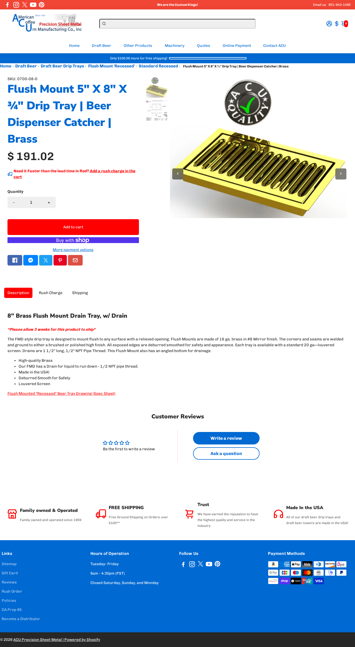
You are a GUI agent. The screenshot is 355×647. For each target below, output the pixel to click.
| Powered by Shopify (81, 639)
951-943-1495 (339, 5)
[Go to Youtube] (33, 4)
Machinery (174, 45)
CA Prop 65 (12, 609)
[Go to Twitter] (24, 4)
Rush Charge (50, 292)
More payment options (73, 249)
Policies (9, 600)
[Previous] (177, 174)
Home (74, 45)
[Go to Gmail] (75, 260)
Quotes (203, 45)
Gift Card (10, 573)
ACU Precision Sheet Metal (38, 639)
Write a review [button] (226, 438)
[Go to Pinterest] (41, 4)
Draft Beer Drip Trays (62, 66)
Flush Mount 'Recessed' (111, 66)
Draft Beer (101, 45)
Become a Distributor (21, 618)
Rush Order (12, 591)
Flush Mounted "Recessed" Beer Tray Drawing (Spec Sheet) (61, 393)
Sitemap (9, 564)
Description (18, 292)
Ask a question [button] (226, 453)
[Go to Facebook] (7, 4)
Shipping (80, 292)
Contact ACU (274, 45)
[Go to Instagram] (16, 4)
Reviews (9, 582)
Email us (319, 5)
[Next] (340, 174)
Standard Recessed (158, 66)
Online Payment (237, 45)
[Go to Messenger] (30, 260)
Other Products (138, 45)
